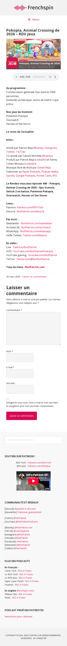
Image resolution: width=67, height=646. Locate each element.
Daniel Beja (43, 167)
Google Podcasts (25, 175)
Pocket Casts (43, 175)
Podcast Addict (49, 171)
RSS (55, 175)
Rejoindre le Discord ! (25, 508)
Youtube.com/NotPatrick (42, 255)
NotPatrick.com (35, 267)
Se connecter (39, 638)
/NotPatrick (22, 541)
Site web (10, 383)
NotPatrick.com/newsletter (36, 223)
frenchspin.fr (33, 7)
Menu (35, 19)
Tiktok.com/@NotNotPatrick (33, 259)
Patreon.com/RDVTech (30, 207)
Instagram (51, 148)
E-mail (10, 367)
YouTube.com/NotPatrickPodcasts (33, 251)
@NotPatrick (19, 518)
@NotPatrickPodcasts (27, 521)
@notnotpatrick (21, 530)
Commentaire (14, 310)
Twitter (10, 151)
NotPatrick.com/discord (30, 211)
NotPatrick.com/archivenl (36, 227)
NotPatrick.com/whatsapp (35, 231)
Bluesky (38, 148)
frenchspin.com (25, 590)
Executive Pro (31, 635)
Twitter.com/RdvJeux (35, 235)
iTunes (28, 570)
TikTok (20, 151)
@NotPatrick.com (23, 527)
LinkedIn (41, 159)
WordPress (26, 638)
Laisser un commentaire (34, 276)
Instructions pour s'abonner (18, 616)
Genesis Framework (51, 635)
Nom (9, 351)
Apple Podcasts (31, 171)
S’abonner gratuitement (29, 512)
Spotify (10, 175)
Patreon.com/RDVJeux (39, 466)
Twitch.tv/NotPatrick (25, 247)
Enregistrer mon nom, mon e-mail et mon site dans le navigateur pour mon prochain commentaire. (32, 404)
